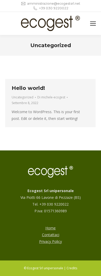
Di (51, 97)
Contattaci (50, 234)
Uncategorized (22, 97)
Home (50, 228)
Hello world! (28, 88)
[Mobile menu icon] (93, 23)
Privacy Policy (50, 241)
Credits (72, 268)
